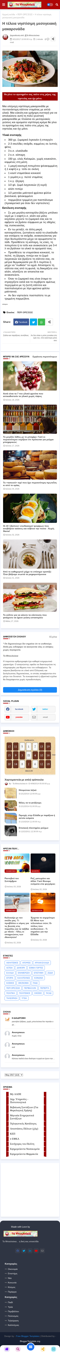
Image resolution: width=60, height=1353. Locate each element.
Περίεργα (12, 1292)
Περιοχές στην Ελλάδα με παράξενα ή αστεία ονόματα (37, 816)
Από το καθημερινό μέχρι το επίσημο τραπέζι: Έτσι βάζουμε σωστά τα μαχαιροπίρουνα (27, 572)
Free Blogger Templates (27, 1336)
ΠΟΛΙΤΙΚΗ (10, 993)
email (45, 717)
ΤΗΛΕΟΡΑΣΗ (11, 998)
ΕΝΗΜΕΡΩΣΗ (24, 973)
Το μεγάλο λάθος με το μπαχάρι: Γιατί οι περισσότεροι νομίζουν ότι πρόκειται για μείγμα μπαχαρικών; (28, 439)
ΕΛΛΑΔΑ (10, 973)
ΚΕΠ (12, 1133)
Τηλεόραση (13, 1320)
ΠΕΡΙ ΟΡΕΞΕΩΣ (24, 14)
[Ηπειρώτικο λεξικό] (11, 793)
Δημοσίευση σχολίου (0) (30, 689)
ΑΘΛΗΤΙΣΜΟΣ (12, 963)
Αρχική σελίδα (8, 14)
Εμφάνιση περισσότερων (45, 357)
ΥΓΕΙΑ (24, 998)
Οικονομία (13, 1269)
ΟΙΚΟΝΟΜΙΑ (23, 983)
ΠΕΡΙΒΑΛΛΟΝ (30, 988)
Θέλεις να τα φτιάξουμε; (30, 803)
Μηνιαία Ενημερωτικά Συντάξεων (22, 1117)
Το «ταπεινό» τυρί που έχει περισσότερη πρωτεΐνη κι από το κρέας (30, 483)
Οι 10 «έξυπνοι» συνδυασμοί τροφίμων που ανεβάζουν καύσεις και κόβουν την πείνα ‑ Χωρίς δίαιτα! (28, 528)
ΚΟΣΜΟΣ (10, 983)
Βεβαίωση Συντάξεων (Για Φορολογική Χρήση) (24, 1109)
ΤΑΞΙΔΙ (48, 993)
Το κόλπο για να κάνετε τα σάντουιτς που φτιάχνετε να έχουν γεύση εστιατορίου (25, 616)
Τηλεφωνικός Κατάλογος (23, 1123)
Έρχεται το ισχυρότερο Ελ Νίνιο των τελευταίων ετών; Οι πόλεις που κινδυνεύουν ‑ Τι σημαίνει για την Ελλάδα (43, 926)
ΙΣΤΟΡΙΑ (9, 978)
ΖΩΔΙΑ (50, 973)
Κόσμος (11, 1287)
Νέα (10, 1278)
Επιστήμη (12, 1273)
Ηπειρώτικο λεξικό (27, 790)
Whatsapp (41, 322)
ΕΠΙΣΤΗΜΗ (38, 973)
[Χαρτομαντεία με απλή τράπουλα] (30, 755)
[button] (57, 5)
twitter (45, 709)
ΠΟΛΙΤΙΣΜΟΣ (24, 993)
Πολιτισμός (13, 1316)
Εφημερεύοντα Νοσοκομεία (25, 1148)
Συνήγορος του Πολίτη (22, 1143)
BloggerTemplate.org (30, 1341)
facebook (19, 709)
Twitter (33, 322)
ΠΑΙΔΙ (35, 983)
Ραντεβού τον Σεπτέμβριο (12, 879)
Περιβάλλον (13, 1311)
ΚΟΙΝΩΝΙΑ (38, 978)
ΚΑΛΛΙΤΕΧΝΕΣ (23, 978)
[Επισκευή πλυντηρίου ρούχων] (11, 830)
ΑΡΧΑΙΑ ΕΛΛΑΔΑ (42, 963)
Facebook (23, 322)
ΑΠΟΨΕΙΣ (26, 963)
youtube (19, 717)
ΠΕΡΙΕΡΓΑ (44, 988)
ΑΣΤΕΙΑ (9, 968)
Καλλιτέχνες (13, 1325)
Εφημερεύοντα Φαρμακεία (24, 1154)
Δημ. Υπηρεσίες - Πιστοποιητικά (19, 1101)
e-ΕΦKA (14, 1138)
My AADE (15, 1094)
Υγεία (10, 1307)
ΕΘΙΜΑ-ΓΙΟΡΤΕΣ (36, 968)
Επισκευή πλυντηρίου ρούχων (33, 828)
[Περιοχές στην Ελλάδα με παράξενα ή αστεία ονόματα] (11, 818)
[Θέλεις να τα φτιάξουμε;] (11, 805)
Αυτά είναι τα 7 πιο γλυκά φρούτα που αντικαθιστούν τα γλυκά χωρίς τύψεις (23, 394)
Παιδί (10, 1302)
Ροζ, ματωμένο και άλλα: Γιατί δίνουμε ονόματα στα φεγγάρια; (43, 881)
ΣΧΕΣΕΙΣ (38, 993)
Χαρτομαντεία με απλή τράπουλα (24, 779)
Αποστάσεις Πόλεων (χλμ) (24, 1128)
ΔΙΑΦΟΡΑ (21, 968)
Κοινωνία (12, 1282)
